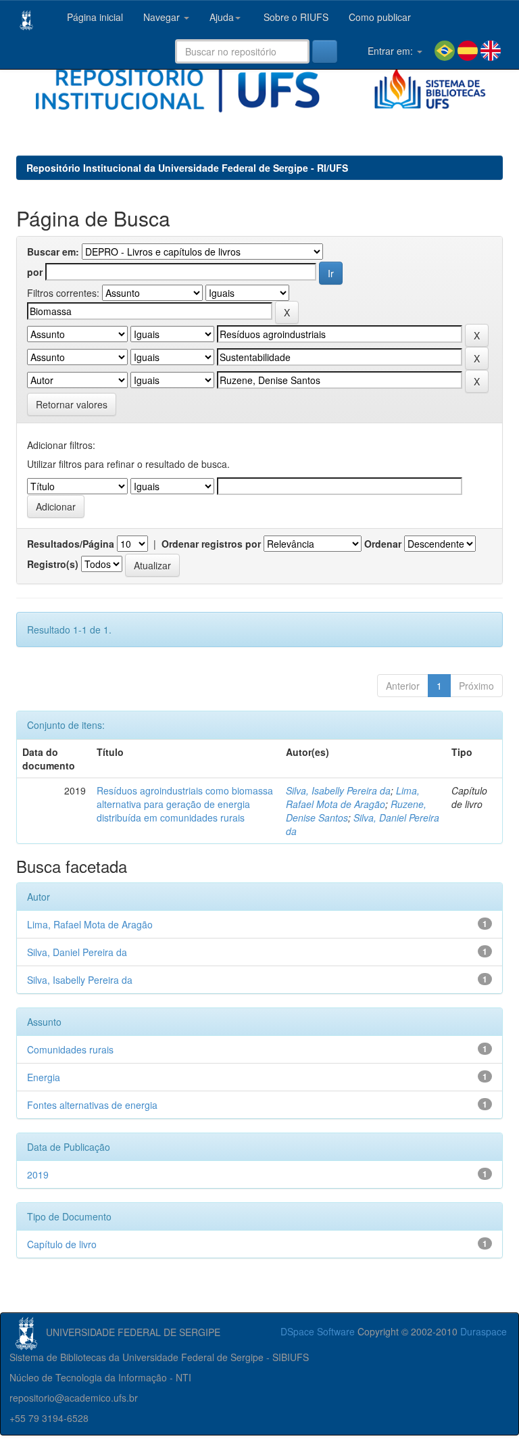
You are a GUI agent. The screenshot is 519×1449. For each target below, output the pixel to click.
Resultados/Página (70, 543)
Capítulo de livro (62, 1244)
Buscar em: (53, 251)
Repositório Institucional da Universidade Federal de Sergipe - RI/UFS (187, 167)
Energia (43, 1077)
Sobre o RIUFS (294, 17)
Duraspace (483, 1331)
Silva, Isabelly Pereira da (338, 790)
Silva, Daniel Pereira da (77, 952)
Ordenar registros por (211, 543)
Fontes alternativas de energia (92, 1105)
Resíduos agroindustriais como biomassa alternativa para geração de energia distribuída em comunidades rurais (185, 804)
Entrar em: (390, 50)
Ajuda (221, 17)
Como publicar (380, 17)
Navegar (162, 17)
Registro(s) (52, 564)
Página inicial (93, 17)
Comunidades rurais (70, 1049)
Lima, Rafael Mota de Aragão (353, 797)
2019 (38, 1174)
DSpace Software (317, 1331)
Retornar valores (71, 404)
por (35, 272)
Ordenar (382, 543)
